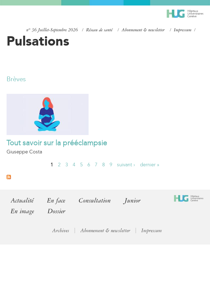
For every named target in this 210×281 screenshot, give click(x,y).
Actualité (22, 200)
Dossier (56, 211)
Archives (60, 230)
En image (22, 211)
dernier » (149, 165)
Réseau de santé (99, 30)
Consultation (95, 200)
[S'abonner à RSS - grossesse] (9, 178)
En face (56, 200)
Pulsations (38, 41)
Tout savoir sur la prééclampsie (57, 142)
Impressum (182, 30)
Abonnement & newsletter (143, 30)
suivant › (126, 165)
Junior (132, 200)
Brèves (16, 79)
